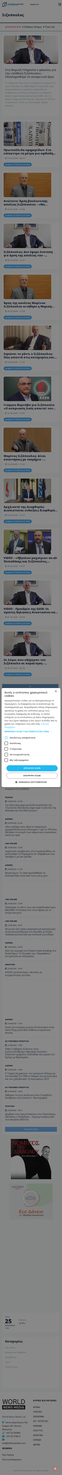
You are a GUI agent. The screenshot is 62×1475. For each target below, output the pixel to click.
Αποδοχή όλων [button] (32, 768)
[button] (31, 731)
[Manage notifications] (55, 1468)
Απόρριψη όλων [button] (32, 775)
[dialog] (31, 737)
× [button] (56, 691)
